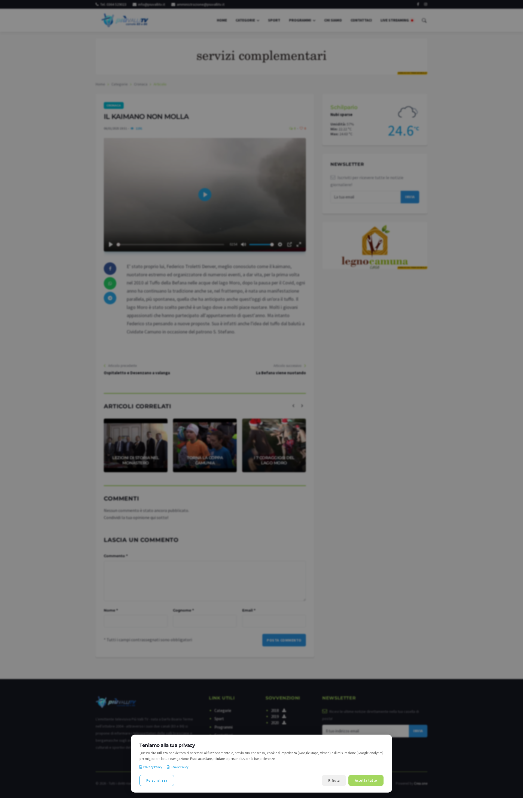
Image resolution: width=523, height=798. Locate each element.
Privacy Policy (152, 767)
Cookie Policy (179, 767)
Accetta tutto (366, 780)
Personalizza (156, 780)
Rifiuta (334, 780)
